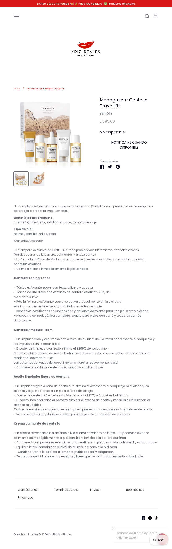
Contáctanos (28, 490)
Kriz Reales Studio (59, 534)
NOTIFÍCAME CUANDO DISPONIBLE (129, 145)
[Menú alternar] (16, 16)
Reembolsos (135, 490)
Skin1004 (106, 113)
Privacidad (25, 497)
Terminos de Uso (66, 490)
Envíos (94, 490)
